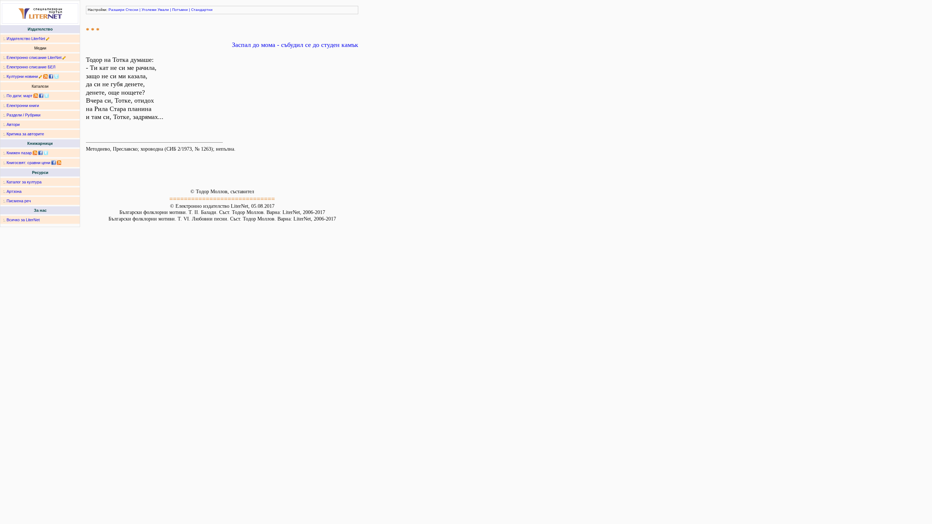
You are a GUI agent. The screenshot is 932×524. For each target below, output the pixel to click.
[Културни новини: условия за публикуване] (40, 76)
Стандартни (202, 10)
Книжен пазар (19, 153)
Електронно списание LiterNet (34, 57)
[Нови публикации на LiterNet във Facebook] (41, 96)
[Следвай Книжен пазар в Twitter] (46, 153)
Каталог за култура (24, 182)
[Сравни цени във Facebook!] (53, 162)
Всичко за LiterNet (23, 220)
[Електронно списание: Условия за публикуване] (64, 57)
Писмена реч (19, 201)
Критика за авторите (25, 134)
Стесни (132, 10)
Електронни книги (23, 105)
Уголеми (149, 10)
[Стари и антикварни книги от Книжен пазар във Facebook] (40, 153)
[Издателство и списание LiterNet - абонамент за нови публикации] (35, 96)
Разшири (116, 10)
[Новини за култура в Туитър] (56, 76)
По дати (14, 96)
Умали (163, 10)
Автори (13, 124)
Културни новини (22, 76)
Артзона (14, 191)
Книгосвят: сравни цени (28, 162)
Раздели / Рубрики (23, 115)
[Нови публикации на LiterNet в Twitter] (46, 96)
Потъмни (180, 10)
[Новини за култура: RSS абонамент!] (45, 76)
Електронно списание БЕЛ (31, 67)
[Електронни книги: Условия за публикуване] (48, 38)
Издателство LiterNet (26, 38)
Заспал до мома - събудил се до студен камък (295, 44)
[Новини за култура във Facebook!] (51, 76)
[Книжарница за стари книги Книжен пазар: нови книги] (35, 153)
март (27, 96)
